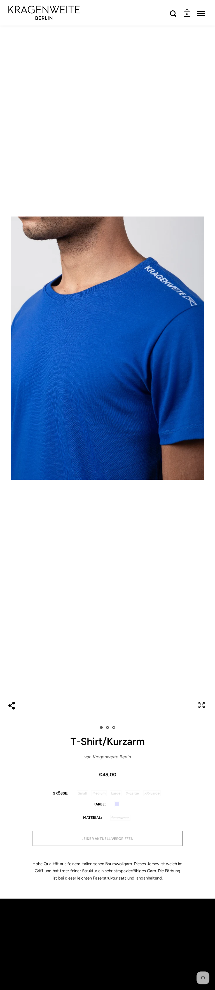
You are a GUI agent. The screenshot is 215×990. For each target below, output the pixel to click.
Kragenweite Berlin (112, 756)
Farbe (99, 804)
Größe (60, 793)
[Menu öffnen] (201, 13)
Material (92, 818)
